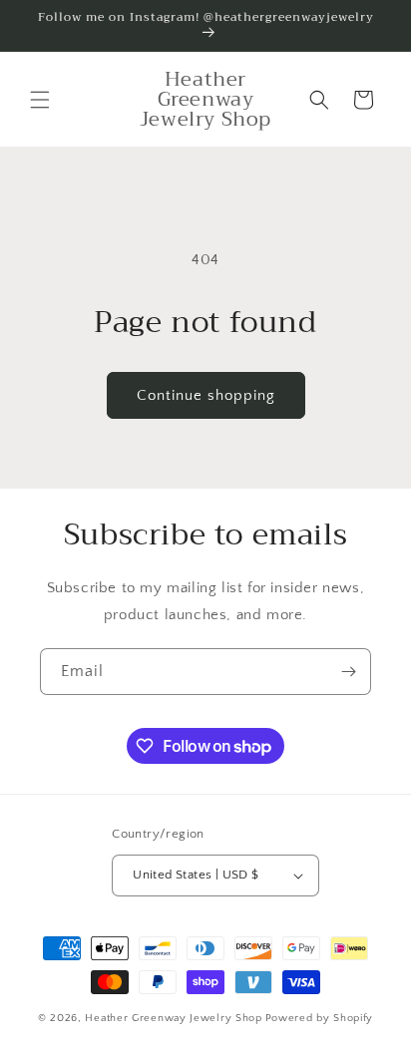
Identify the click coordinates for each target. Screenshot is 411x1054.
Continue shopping (206, 395)
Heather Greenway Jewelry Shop (173, 1018)
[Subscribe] (348, 671)
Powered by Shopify (319, 1018)
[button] (40, 100)
